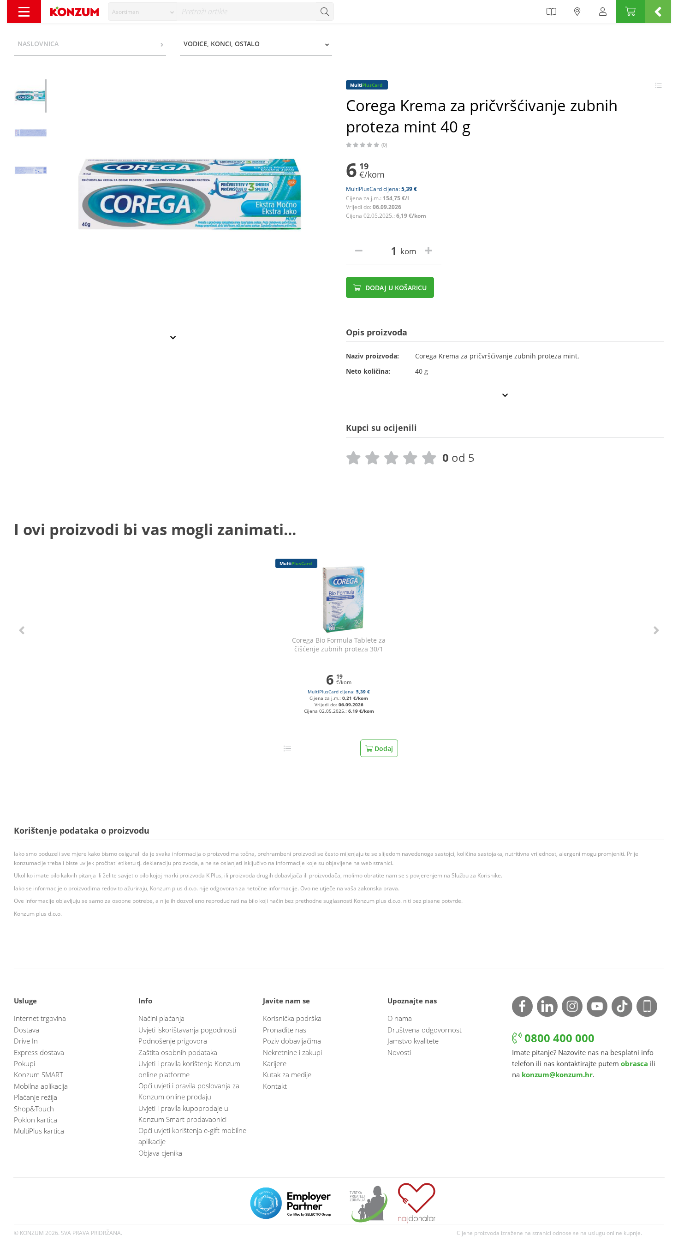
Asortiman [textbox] (125, 12)
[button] (22, 630)
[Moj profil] (603, 11)
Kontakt (275, 1086)
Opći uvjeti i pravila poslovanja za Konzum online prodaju (188, 1091)
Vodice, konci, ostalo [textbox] (222, 43)
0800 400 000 (558, 1037)
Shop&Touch (34, 1108)
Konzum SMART (38, 1074)
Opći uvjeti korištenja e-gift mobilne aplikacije (192, 1136)
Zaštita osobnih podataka (177, 1052)
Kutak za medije (287, 1074)
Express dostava (39, 1052)
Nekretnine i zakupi (292, 1052)
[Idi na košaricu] (630, 11)
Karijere (274, 1063)
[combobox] (142, 11)
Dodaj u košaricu (395, 287)
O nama (399, 1018)
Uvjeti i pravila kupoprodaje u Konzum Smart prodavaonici (183, 1114)
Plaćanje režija (35, 1097)
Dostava (26, 1029)
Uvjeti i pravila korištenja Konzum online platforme (189, 1069)
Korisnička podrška (292, 1018)
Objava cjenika (160, 1152)
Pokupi (24, 1063)
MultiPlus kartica (39, 1130)
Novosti (399, 1052)
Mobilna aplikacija (41, 1086)
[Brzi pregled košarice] (658, 11)
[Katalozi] (551, 11)
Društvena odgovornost (424, 1029)
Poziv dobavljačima (292, 1040)
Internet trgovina (40, 1018)
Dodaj (383, 748)
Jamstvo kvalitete (413, 1040)
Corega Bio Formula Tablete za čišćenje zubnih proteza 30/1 (339, 644)
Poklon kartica (35, 1119)
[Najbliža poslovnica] (577, 11)
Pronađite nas (284, 1029)
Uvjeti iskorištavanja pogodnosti (187, 1029)
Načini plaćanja (161, 1018)
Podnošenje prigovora (172, 1040)
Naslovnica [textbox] (38, 43)
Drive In (26, 1040)
